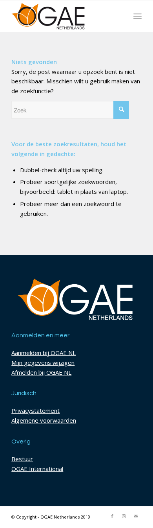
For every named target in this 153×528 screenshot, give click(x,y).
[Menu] (137, 16)
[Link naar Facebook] (112, 516)
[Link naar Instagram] (124, 516)
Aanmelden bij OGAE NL (43, 353)
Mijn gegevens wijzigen (43, 362)
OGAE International (37, 469)
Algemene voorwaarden (43, 420)
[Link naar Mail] (136, 516)
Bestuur (22, 459)
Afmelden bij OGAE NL (41, 372)
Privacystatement (35, 410)
